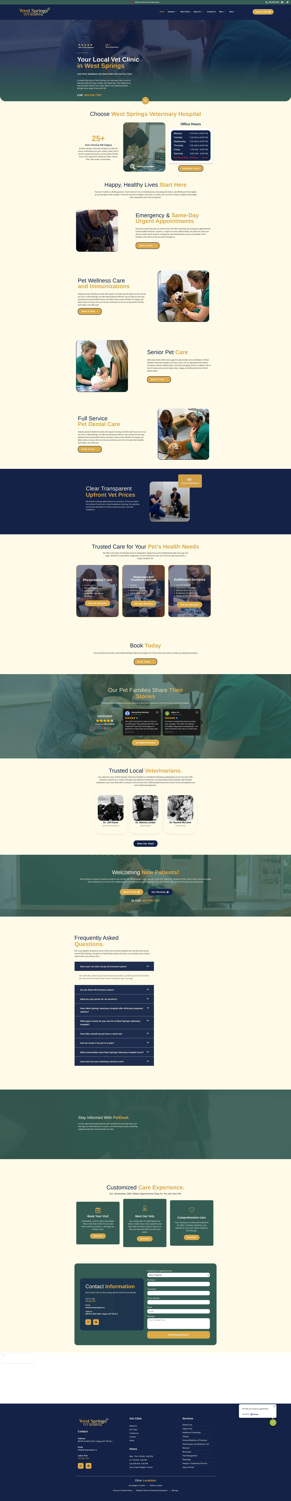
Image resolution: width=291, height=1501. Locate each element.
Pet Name (151, 1280)
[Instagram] (88, 1322)
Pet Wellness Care (104, 283)
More (221, 12)
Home (162, 12)
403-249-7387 (90, 1301)
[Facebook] (96, 1322)
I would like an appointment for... (160, 1271)
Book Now (97, 1236)
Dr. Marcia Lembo (145, 822)
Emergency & (167, 218)
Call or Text (90, 1299)
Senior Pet (167, 352)
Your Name (152, 1289)
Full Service (99, 421)
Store (231, 12)
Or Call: (145, 900)
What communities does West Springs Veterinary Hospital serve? (112, 1052)
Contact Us (211, 12)
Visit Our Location (146, 166)
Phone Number (153, 1298)
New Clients (185, 12)
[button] (273, 1422)
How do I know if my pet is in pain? (97, 1043)
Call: (89, 95)
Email (87, 1305)
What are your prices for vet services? (98, 999)
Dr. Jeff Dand (110, 822)
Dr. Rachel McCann (180, 822)
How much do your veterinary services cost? (102, 1061)
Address (88, 1311)
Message (151, 1316)
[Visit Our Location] (132, 166)
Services (171, 12)
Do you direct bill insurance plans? (97, 990)
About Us (197, 12)
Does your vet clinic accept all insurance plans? (103, 966)
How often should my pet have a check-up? (101, 1034)
